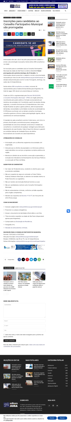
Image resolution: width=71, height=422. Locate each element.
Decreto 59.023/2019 (33, 95)
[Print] (33, 34)
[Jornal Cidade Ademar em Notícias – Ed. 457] (51, 86)
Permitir (52, 418)
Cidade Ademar (21, 10)
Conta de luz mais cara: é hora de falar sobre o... (39, 383)
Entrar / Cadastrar (35, 1)
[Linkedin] (21, 34)
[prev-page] (4, 294)
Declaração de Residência (24, 221)
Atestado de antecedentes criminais (16, 228)
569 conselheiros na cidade (20, 86)
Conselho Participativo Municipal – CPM (17, 98)
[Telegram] (17, 34)
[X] (9, 34)
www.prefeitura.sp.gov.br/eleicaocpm (32, 77)
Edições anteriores (46, 10)
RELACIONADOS (9, 268)
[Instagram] (53, 405)
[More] (43, 259)
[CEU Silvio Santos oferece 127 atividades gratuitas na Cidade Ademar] (24, 276)
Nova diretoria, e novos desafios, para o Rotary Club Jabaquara (61, 51)
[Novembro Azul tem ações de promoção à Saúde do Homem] (29, 366)
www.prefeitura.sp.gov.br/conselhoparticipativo (30, 241)
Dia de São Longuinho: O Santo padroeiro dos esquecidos (39, 374)
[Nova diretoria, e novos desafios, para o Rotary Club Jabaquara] (51, 51)
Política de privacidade (45, 1)
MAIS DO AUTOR (19, 268)
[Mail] (57, 405)
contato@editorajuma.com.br (33, 414)
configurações (9, 420)
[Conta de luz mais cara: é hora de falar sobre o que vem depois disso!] (29, 382)
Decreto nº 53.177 (26, 195)
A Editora (30, 10)
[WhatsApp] (25, 34)
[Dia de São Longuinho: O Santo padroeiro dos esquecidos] (29, 374)
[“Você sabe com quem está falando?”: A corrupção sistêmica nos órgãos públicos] (51, 76)
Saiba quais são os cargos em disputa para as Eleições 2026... (62, 43)
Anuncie (53, 1)
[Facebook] (5, 34)
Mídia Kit (37, 10)
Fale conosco (56, 10)
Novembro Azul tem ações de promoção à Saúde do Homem (39, 366)
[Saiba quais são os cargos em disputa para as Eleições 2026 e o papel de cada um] (39, 276)
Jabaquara (12, 10)
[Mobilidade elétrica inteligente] (51, 59)
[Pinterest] (13, 34)
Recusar (62, 418)
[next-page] (7, 294)
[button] (65, 11)
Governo (13, 17)
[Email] (29, 34)
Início (5, 10)
